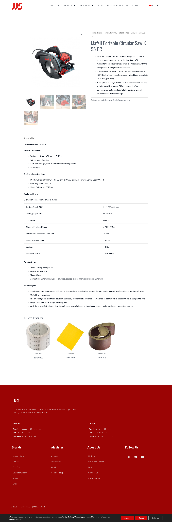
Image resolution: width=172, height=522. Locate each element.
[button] (81, 35)
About (53, 5)
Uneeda (16, 483)
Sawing (113, 33)
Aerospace (55, 456)
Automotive (55, 461)
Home (93, 33)
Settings (155, 518)
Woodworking (124, 100)
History (91, 456)
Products (84, 5)
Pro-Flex (16, 467)
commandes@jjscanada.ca (30, 429)
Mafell (106, 33)
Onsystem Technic (20, 472)
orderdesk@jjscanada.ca (104, 429)
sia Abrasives (18, 456)
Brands (68, 5)
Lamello (16, 461)
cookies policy (14, 519)
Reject (141, 518)
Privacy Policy (94, 478)
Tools (115, 100)
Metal (53, 467)
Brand (99, 33)
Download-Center (117, 5)
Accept (127, 518)
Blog (100, 5)
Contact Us (138, 5)
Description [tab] (29, 138)
